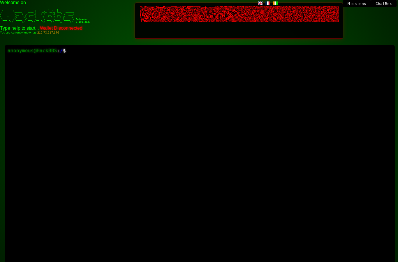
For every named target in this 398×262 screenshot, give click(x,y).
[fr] (267, 3)
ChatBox (384, 3)
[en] (260, 3)
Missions (357, 3)
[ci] (275, 3)
